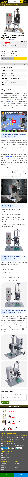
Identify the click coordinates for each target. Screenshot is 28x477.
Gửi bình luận (5, 402)
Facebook (3, 463)
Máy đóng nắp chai (15, 4)
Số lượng (3, 55)
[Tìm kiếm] (21, 1)
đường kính (9, 156)
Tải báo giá (24, 41)
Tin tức (16, 467)
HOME (2, 4)
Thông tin (14, 64)
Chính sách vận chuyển (5, 453)
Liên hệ (16, 465)
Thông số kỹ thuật (5, 64)
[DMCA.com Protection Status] (11, 448)
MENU (25, 1)
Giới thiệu (17, 463)
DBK (12, 49)
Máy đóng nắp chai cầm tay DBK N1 (16, 409)
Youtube (3, 465)
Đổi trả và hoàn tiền (5, 459)
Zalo (3, 469)
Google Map (3, 467)
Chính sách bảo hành (5, 455)
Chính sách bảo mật (5, 457)
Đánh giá (23, 64)
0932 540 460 (10, 441)
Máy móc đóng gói (7, 4)
